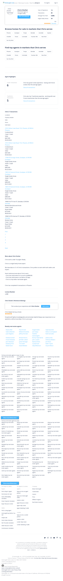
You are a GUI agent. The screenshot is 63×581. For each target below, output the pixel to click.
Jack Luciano (35, 340)
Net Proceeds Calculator (8, 523)
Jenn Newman (10, 342)
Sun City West (10, 40)
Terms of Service (12, 558)
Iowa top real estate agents (54, 435)
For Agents (47, 3)
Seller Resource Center (7, 525)
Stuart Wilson (49, 346)
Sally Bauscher (50, 330)
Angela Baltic (36, 330)
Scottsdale (24, 36)
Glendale (33, 33)
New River (44, 36)
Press (33, 497)
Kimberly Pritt (10, 343)
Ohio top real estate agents (54, 457)
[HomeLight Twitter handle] (45, 538)
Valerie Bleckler (10, 332)
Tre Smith (22, 343)
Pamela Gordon (10, 338)
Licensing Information (7, 571)
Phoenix (9, 33)
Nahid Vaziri (9, 346)
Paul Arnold (22, 330)
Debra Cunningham (51, 332)
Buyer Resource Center (7, 504)
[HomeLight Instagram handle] (51, 538)
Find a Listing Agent (6, 510)
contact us (33, 550)
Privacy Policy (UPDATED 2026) (25, 558)
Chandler (9, 36)
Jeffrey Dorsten (23, 334)
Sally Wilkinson (36, 346)
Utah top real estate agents (8, 470)
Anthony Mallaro (50, 340)
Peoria (16, 36)
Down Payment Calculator (8, 501)
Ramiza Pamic (36, 342)
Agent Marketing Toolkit (23, 508)
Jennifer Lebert (23, 340)
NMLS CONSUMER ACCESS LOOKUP (11, 568)
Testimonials (35, 491)
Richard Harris (23, 338)
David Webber (23, 346)
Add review (45, 306)
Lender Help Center (22, 522)
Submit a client (20, 500)
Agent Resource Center (22, 503)
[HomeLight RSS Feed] (60, 538)
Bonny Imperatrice (37, 338)
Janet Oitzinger (23, 342)
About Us (37, 3)
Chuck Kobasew (10, 340)
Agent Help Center (21, 505)
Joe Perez (48, 342)
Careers (34, 494)
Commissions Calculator (8, 528)
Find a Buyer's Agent (7, 491)
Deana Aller (9, 330)
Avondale (41, 33)
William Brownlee (24, 332)
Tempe (25, 33)
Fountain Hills (34, 36)
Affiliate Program (36, 499)
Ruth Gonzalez (50, 334)
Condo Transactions (12, 82)
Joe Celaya (35, 332)
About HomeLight (36, 489)
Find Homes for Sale (7, 494)
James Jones (49, 338)
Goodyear (16, 33)
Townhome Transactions (10, 97)
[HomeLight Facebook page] (48, 538)
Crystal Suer (35, 343)
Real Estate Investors (37, 502)
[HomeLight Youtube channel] (54, 538)
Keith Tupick (49, 343)
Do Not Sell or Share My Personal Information (45, 558)
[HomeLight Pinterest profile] (57, 537)
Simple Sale (4, 517)
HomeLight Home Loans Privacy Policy (11, 570)
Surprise (49, 33)
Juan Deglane (10, 334)
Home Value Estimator (7, 520)
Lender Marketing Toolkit (23, 524)
